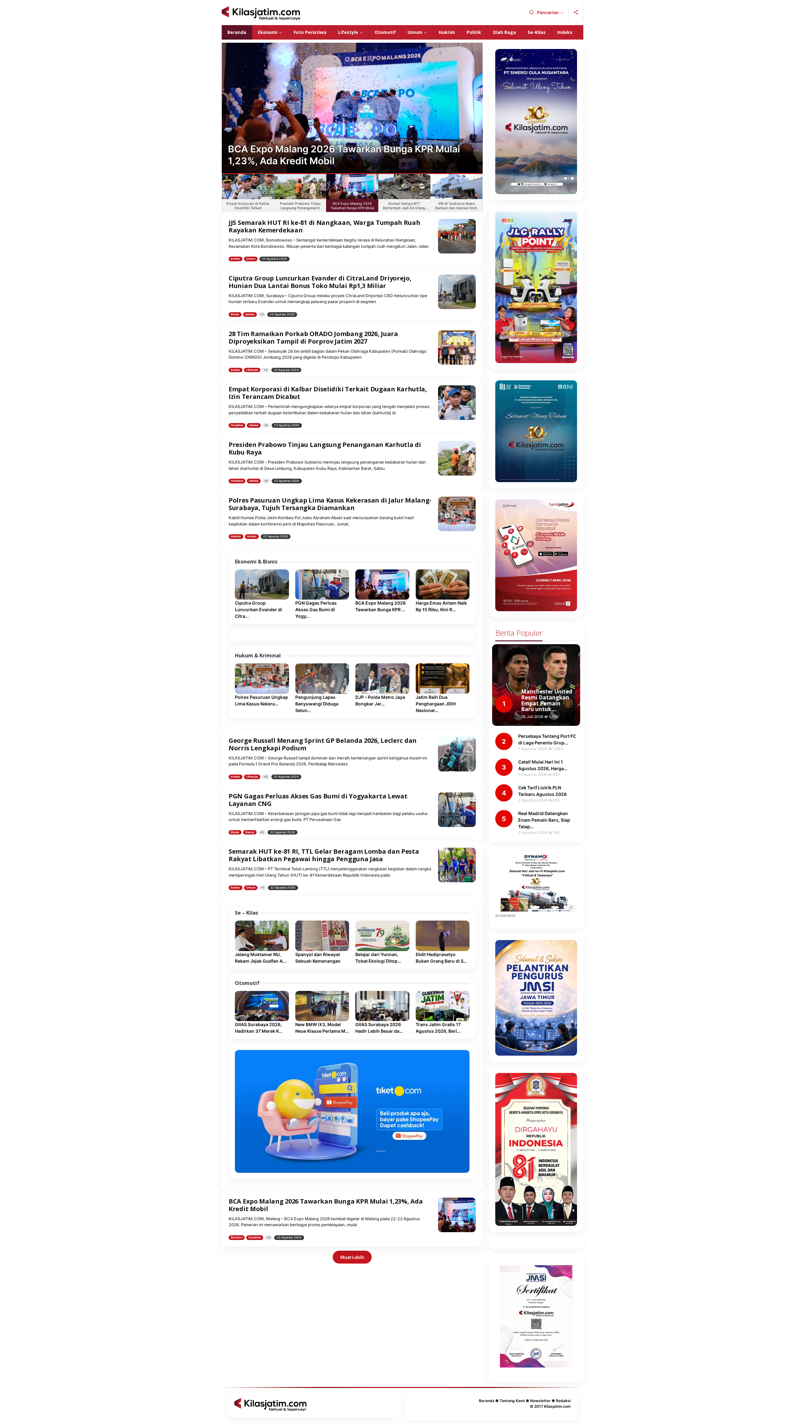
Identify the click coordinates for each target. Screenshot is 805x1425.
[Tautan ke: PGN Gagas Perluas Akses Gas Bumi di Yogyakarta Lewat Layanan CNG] (322, 584)
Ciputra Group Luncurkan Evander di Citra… (258, 609)
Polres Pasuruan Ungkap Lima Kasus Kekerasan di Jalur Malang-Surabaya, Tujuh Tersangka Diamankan (330, 504)
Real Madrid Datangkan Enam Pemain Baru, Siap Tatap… (544, 820)
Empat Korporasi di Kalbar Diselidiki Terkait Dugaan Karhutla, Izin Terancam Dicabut (328, 393)
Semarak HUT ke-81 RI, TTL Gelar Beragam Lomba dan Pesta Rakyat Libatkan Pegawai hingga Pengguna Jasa (324, 855)
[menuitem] (248, 193)
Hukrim (236, 536)
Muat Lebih (352, 1257)
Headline (237, 425)
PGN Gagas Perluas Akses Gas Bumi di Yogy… (316, 609)
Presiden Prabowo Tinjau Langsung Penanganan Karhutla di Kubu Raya (325, 448)
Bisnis (235, 314)
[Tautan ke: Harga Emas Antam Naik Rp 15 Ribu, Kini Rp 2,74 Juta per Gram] (443, 584)
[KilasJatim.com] (261, 12)
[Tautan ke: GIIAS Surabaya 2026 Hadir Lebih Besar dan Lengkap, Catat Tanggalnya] (382, 1006)
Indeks (235, 258)
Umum (250, 258)
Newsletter (540, 1400)
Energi (249, 832)
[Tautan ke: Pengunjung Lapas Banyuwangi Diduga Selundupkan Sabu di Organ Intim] (322, 678)
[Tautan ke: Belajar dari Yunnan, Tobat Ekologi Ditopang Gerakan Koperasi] (382, 936)
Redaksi (563, 1400)
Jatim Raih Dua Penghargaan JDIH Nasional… (436, 703)
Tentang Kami (512, 1400)
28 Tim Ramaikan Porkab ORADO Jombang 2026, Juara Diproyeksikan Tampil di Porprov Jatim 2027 (313, 337)
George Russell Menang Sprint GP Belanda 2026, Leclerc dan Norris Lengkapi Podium (323, 744)
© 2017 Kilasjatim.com (550, 1406)
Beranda (486, 1400)
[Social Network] (576, 12)
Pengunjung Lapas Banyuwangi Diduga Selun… (316, 703)
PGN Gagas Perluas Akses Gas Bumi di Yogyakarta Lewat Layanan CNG (318, 800)
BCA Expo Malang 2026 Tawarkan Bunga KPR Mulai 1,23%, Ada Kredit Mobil (326, 1205)
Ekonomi (236, 1237)
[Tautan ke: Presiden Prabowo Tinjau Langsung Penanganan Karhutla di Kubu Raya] (457, 457)
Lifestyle (252, 370)
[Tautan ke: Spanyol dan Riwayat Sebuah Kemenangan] (322, 936)
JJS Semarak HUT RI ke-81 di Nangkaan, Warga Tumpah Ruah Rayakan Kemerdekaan (324, 226)
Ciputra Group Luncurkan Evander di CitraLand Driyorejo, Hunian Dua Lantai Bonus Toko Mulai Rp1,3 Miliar (320, 282)
